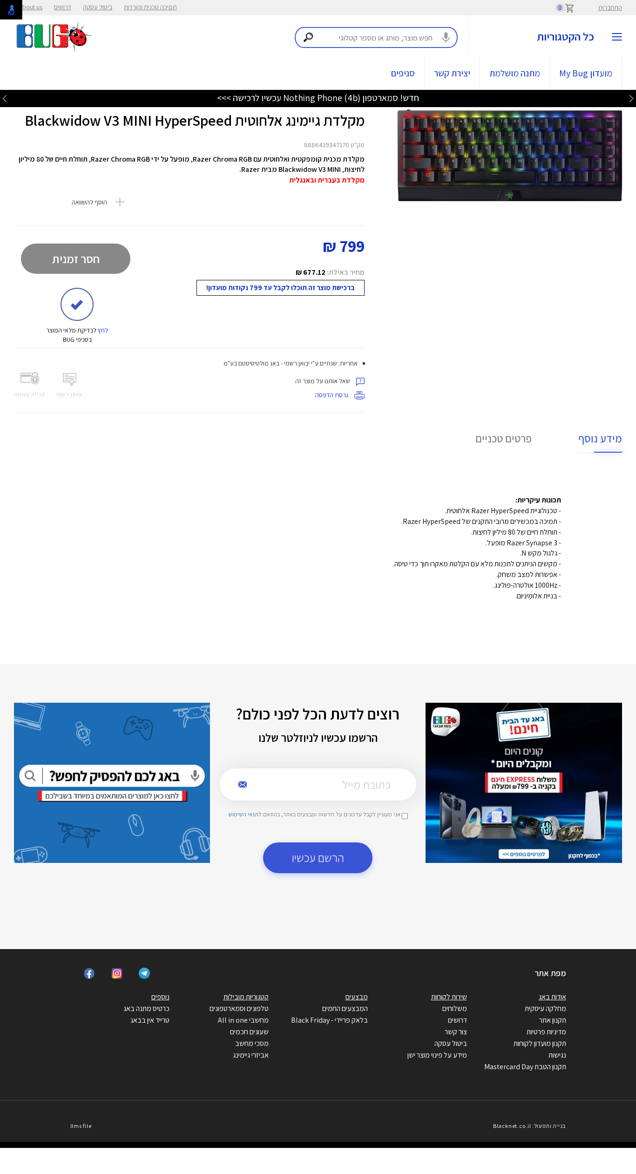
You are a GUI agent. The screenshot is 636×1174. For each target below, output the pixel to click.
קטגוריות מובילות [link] (246, 997)
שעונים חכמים (249, 1032)
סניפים (403, 73)
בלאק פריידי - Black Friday (329, 1020)
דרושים (62, 7)
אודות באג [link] (552, 997)
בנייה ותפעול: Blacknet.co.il (529, 1125)
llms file (81, 1125)
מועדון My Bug (585, 73)
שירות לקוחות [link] (449, 997)
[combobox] (376, 37)
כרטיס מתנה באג (146, 1008)
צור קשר (456, 1032)
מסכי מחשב (252, 1043)
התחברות (610, 7)
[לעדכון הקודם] (631, 98)
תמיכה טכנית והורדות (150, 7)
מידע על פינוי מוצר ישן (437, 1055)
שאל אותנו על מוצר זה (323, 381)
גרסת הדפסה (332, 395)
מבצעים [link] (356, 997)
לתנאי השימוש (245, 814)
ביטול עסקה (97, 7)
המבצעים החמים (345, 1008)
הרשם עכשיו (318, 857)
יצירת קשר (452, 73)
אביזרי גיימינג (251, 1055)
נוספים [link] (160, 997)
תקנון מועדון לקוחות (540, 1043)
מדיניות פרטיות (546, 1032)
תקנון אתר (552, 1020)
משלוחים (454, 1008)
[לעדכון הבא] (4, 98)
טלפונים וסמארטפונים (239, 1008)
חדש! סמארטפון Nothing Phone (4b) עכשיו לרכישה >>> (318, 98)
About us (30, 7)
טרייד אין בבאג (149, 1020)
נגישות (557, 1055)
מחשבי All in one (243, 1020)
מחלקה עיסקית (545, 1008)
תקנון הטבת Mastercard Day (525, 1067)
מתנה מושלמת (514, 73)
